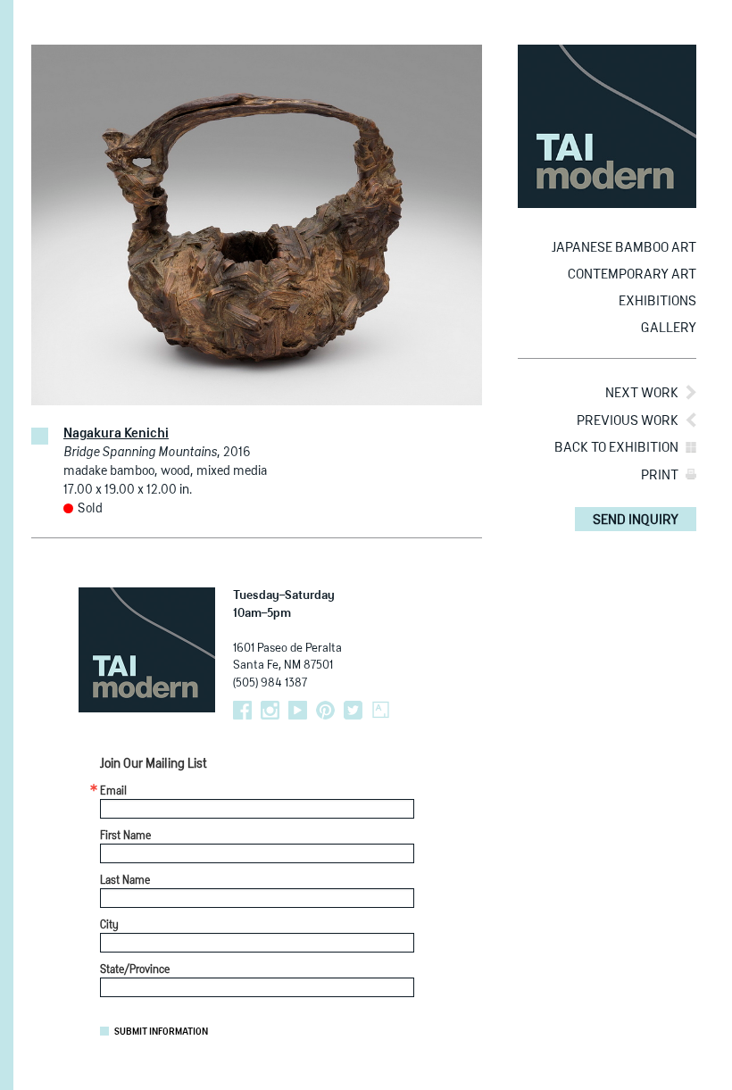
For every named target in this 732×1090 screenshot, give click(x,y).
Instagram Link (270, 710)
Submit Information (161, 1032)
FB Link (242, 710)
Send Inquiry (635, 520)
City (109, 925)
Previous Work (627, 421)
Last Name (125, 881)
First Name (125, 836)
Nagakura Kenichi (116, 434)
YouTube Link (297, 710)
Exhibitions (657, 301)
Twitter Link (353, 710)
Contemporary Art (632, 274)
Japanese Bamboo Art (624, 247)
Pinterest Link (325, 710)
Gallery (668, 328)
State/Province (135, 970)
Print (659, 475)
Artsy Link (380, 710)
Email (113, 791)
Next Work (641, 393)
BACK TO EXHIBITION (616, 447)
